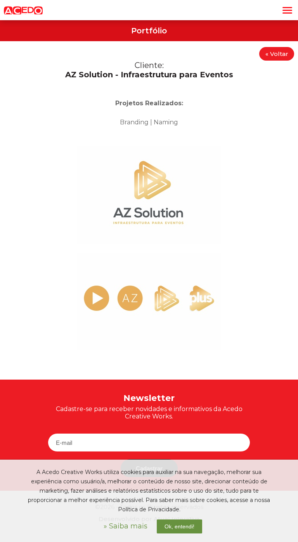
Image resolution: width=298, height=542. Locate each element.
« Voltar (276, 54)
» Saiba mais (125, 526)
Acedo (23, 10)
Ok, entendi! (179, 526)
